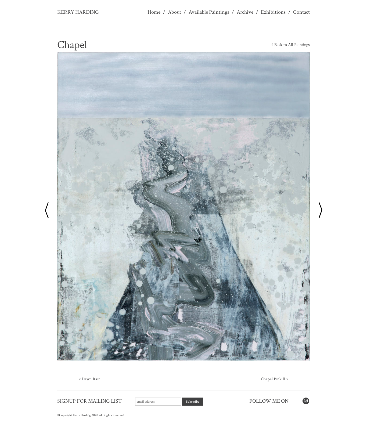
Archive (245, 12)
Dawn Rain (91, 379)
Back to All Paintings (291, 45)
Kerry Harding (78, 12)
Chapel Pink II (273, 379)
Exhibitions (273, 12)
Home (153, 12)
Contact (301, 12)
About (174, 12)
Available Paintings (209, 12)
